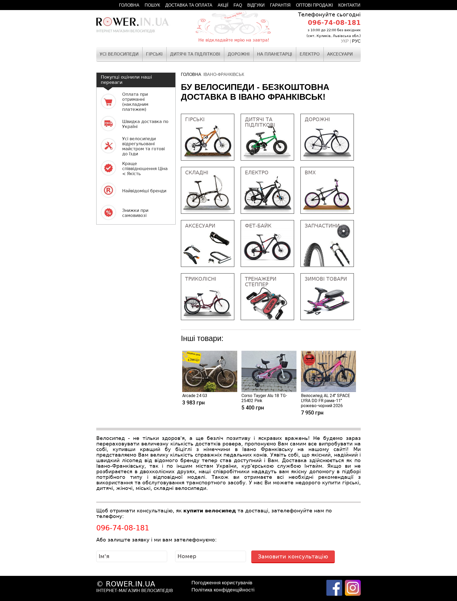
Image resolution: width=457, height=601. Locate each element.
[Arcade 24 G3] (209, 390)
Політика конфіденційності (222, 590)
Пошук (152, 5)
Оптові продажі (314, 5)
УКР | (346, 41)
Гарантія (280, 5)
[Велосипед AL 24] (328, 390)
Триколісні (200, 279)
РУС (356, 41)
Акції (223, 5)
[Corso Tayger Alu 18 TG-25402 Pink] (268, 390)
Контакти (349, 5)
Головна (129, 5)
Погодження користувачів (221, 582)
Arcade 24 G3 (194, 395)
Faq (238, 5)
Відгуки (256, 5)
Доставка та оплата (188, 5)
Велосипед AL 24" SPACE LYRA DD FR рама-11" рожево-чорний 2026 (325, 400)
